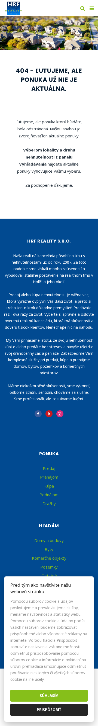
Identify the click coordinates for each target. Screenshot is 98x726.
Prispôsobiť (49, 709)
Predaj (49, 468)
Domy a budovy (49, 540)
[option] (49, 33)
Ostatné (49, 575)
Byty (49, 549)
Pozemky (49, 567)
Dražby (49, 503)
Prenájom (49, 477)
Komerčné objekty (49, 558)
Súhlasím (49, 695)
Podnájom (49, 494)
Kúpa (49, 486)
